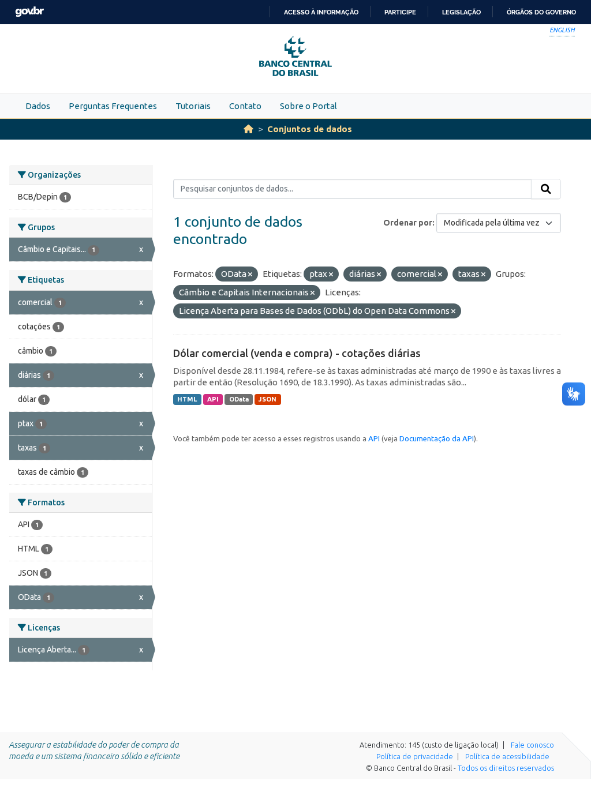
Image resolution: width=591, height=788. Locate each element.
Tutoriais (193, 106)
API (213, 399)
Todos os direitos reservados (506, 768)
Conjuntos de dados (309, 129)
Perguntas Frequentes (113, 106)
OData (239, 399)
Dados (37, 106)
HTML (187, 399)
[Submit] (546, 189)
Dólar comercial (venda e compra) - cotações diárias (297, 353)
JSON (267, 399)
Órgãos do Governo (541, 12)
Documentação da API (436, 438)
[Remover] (250, 274)
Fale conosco (532, 745)
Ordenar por (407, 222)
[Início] (248, 129)
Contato (245, 106)
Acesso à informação (321, 12)
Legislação (461, 12)
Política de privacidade (414, 756)
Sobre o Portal (308, 106)
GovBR (29, 11)
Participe (400, 12)
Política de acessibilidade (507, 756)
